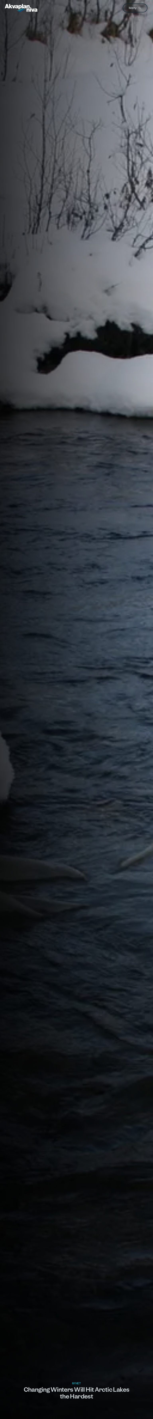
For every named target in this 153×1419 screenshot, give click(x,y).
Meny (133, 8)
